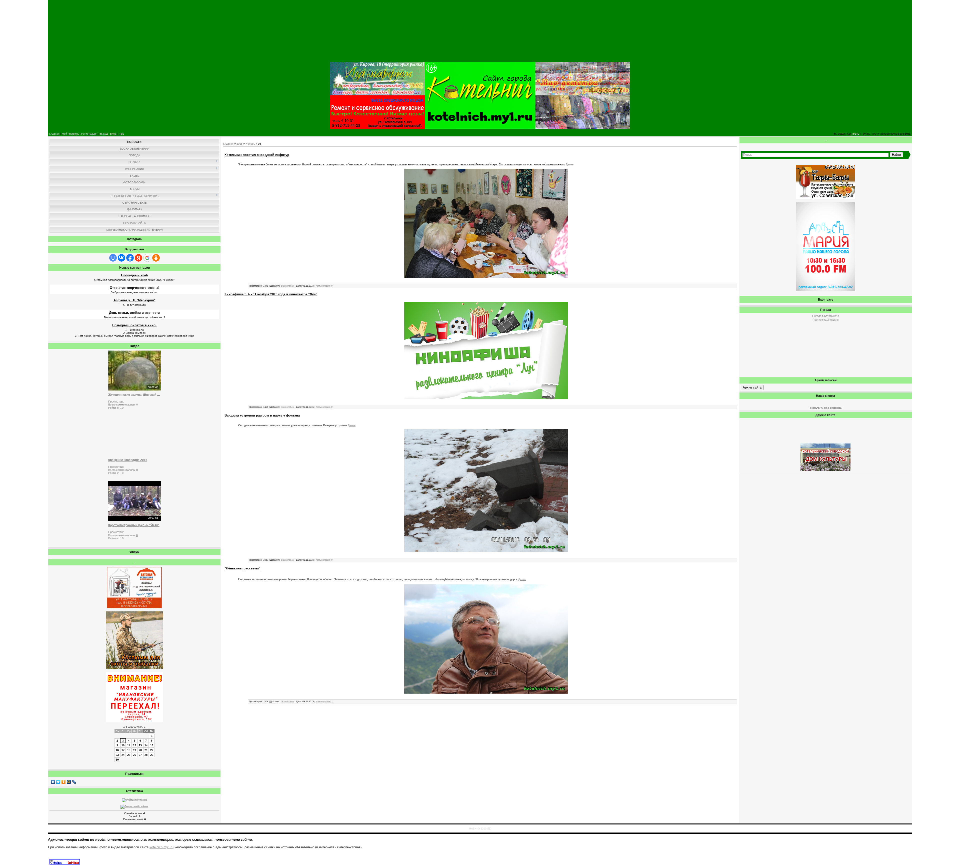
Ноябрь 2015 (134, 727)
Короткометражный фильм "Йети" (134, 525)
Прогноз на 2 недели (825, 319)
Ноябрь (250, 143)
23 (117, 754)
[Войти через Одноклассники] (156, 258)
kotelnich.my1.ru (162, 847)
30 (117, 759)
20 (140, 750)
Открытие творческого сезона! (134, 288)
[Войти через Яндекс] (138, 258)
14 (146, 745)
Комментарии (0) (324, 286)
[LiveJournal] (74, 782)
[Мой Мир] (69, 782)
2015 (239, 143)
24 (123, 754)
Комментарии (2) (324, 701)
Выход (104, 133)
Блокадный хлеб (134, 275)
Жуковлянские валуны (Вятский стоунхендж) (134, 395)
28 (146, 754)
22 (151, 750)
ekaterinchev (287, 286)
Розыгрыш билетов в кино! (134, 325)
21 (146, 750)
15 (151, 745)
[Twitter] (58, 782)
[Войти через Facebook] (130, 258)
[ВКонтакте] (53, 782)
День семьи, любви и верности (134, 313)
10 (123, 745)
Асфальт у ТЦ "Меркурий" (135, 300)
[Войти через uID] (113, 258)
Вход (113, 133)
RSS (121, 133)
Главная (54, 133)
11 (128, 745)
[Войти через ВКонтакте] (121, 258)
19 (134, 750)
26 (134, 754)
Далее (570, 164)
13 (140, 745)
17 (123, 750)
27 (140, 754)
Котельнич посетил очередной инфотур (256, 155)
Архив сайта (752, 387)
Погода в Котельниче (825, 315)
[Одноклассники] (63, 782)
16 (117, 750)
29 (151, 754)
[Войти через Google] (147, 258)
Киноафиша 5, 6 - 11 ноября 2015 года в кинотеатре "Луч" (270, 294)
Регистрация (89, 133)
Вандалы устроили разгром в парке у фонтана (262, 415)
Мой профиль (70, 133)
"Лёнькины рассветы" (242, 568)
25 (128, 754)
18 (128, 750)
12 (134, 745)
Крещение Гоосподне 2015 (127, 460)
